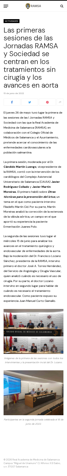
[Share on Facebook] (12, 102)
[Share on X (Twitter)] (29, 102)
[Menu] (6, 6)
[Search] (61, 6)
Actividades (11, 21)
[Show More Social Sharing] (60, 102)
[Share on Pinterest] (47, 102)
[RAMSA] (33, 6)
